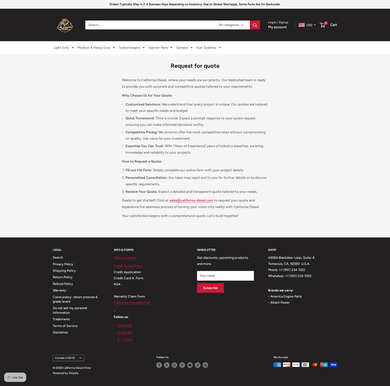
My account (277, 27)
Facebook (124, 325)
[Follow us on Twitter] (167, 365)
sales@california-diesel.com (191, 200)
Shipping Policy (64, 271)
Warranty (59, 290)
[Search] (255, 24)
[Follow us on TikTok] (197, 365)
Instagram (124, 332)
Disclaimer (60, 332)
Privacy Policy (63, 264)
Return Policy (63, 277)
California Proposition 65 (132, 302)
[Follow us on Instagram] (174, 365)
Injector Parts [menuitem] (158, 48)
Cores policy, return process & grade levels (75, 299)
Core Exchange (125, 258)
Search (58, 257)
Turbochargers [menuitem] (129, 48)
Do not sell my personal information (70, 310)
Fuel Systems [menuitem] (206, 48)
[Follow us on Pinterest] (182, 365)
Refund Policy (63, 284)
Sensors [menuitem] (182, 48)
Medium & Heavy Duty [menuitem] (94, 48)
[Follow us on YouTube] (190, 365)
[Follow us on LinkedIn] (205, 365)
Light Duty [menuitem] (61, 48)
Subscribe (210, 288)
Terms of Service (65, 326)
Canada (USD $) (65, 357)
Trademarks (61, 319)
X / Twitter (125, 339)
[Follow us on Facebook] (159, 365)
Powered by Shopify (66, 373)
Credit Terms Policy (128, 266)
